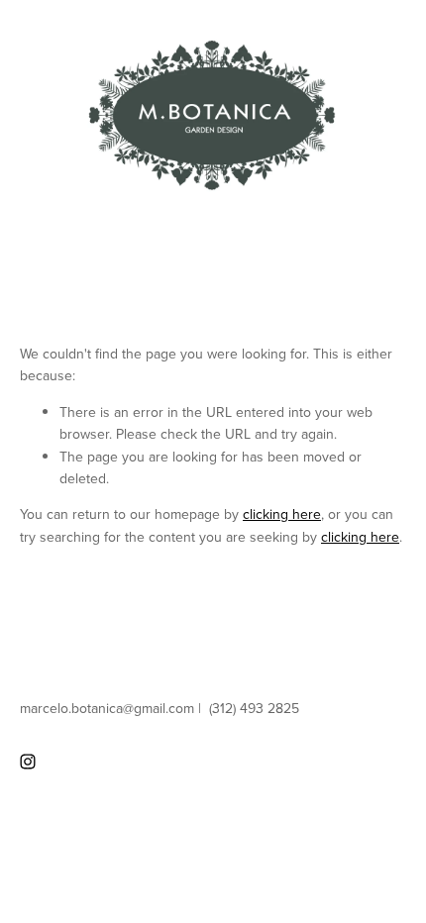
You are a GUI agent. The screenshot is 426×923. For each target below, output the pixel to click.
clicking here (282, 514)
